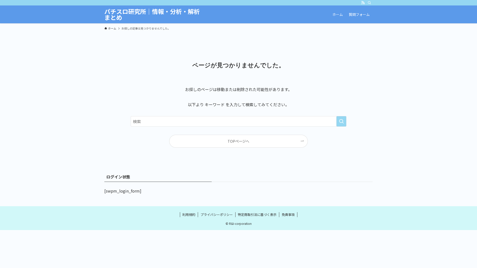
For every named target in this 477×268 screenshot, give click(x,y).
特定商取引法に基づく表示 (257, 214)
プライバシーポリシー (216, 214)
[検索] (369, 2)
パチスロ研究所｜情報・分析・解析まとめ (152, 14)
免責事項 (288, 214)
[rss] (363, 2)
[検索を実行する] (341, 121)
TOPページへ (238, 141)
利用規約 (188, 214)
